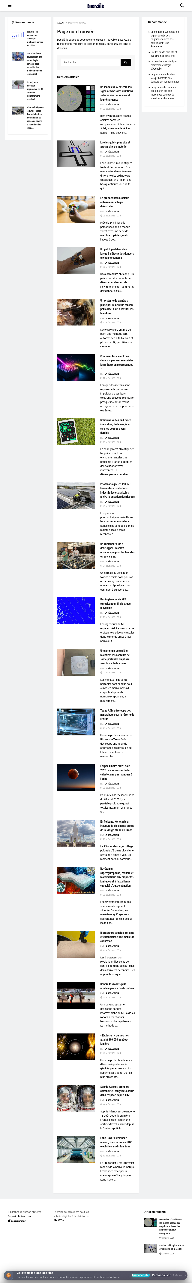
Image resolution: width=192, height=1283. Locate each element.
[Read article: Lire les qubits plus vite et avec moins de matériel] (76, 153)
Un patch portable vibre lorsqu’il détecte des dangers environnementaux (117, 253)
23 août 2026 (108, 109)
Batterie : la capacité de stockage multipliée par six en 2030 (35, 38)
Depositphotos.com (19, 1216)
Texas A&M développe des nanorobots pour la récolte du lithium (117, 715)
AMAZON (58, 1220)
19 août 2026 (108, 1104)
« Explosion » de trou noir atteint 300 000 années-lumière (114, 1040)
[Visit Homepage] (95, 5)
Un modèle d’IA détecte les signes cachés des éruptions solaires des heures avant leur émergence (165, 39)
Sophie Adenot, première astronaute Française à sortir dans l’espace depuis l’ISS (117, 1091)
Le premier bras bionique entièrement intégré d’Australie (114, 202)
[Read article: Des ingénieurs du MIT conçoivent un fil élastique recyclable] (76, 610)
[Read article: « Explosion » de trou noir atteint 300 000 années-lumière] (76, 1046)
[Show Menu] (9, 5)
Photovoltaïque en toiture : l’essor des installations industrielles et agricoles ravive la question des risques (35, 117)
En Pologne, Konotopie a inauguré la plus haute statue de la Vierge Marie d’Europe (117, 826)
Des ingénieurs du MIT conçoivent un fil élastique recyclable (115, 604)
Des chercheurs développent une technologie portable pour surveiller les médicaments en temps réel (34, 63)
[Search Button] (182, 5)
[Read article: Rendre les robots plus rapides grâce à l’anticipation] (76, 995)
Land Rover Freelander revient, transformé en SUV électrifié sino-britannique (116, 1142)
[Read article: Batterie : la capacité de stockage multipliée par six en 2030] (18, 34)
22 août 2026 (108, 267)
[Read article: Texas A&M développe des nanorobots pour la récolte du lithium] (76, 722)
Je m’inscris (97, 1268)
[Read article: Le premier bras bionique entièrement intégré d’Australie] (76, 209)
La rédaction (112, 104)
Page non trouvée (77, 22)
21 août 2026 (108, 442)
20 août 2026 (108, 788)
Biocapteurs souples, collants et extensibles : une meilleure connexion (117, 937)
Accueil (60, 22)
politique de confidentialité (170, 1279)
